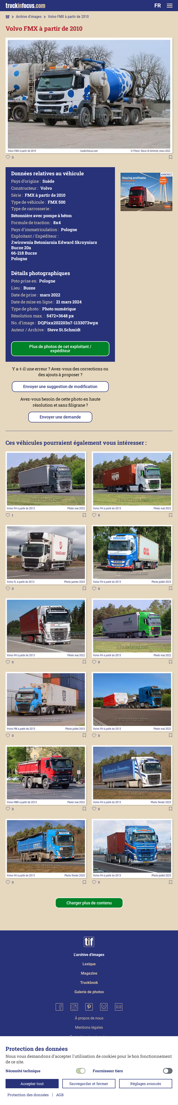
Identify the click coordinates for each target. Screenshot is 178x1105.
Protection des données (28, 1094)
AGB (60, 1094)
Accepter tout (32, 1083)
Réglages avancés (145, 1083)
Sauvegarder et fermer (88, 1083)
